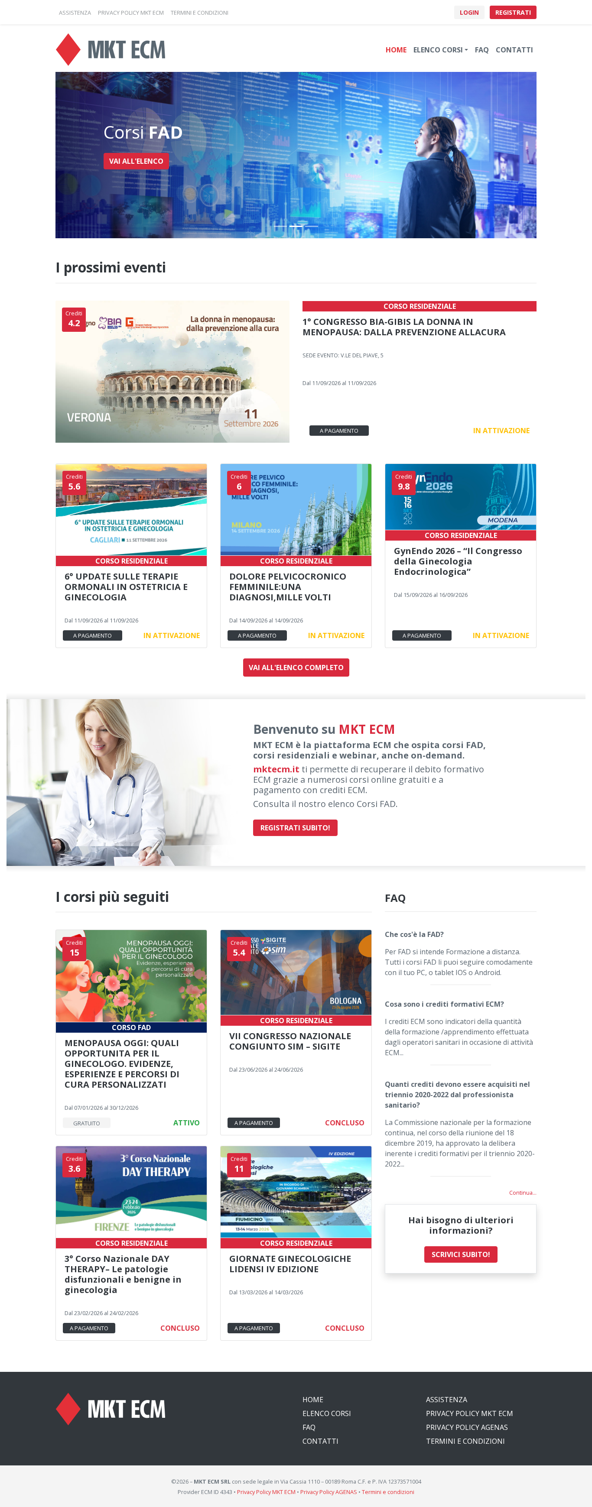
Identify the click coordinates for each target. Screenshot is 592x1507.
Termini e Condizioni (465, 1441)
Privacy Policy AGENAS (467, 1427)
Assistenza (446, 1399)
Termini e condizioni (388, 1492)
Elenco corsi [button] (438, 50)
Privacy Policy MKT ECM (469, 1413)
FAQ (482, 50)
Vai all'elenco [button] (136, 161)
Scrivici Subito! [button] (461, 1254)
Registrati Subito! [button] (295, 828)
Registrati (513, 12)
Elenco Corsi (327, 1413)
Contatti (514, 50)
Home (396, 50)
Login (469, 12)
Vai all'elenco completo (296, 667)
